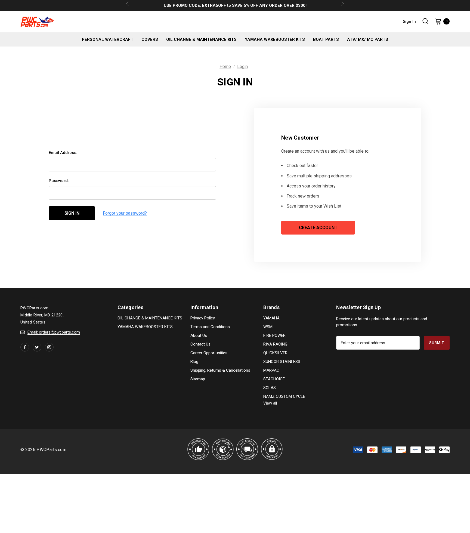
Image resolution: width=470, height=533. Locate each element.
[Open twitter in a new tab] (37, 347)
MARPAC (271, 370)
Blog (194, 361)
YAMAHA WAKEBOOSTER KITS (145, 326)
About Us (198, 335)
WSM (268, 326)
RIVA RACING (275, 344)
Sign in (409, 21)
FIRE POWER (274, 335)
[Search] (425, 21)
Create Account (318, 227)
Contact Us (200, 344)
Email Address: (63, 152)
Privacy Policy (202, 318)
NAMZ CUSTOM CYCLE (284, 396)
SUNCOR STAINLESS (281, 361)
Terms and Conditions (210, 326)
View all (270, 403)
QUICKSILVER (275, 352)
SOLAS (269, 387)
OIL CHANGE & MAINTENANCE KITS (150, 318)
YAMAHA (271, 318)
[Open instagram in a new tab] (49, 347)
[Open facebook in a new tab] (24, 347)
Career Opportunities (208, 352)
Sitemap (197, 379)
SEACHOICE (274, 379)
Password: (59, 180)
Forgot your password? (125, 213)
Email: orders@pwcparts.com (53, 332)
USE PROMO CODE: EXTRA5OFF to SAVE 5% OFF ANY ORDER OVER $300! (235, 5)
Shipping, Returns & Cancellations (220, 370)
